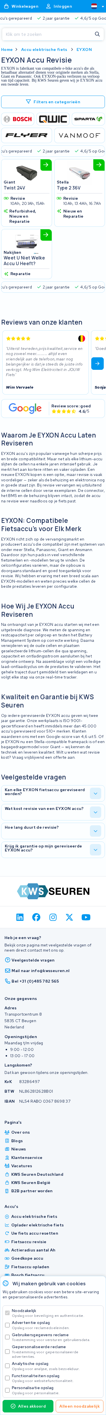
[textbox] (94, 6)
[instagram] (53, 917)
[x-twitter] (69, 917)
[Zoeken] (97, 34)
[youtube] (86, 917)
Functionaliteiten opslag (42, 1378)
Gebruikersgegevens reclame (51, 1337)
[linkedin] (20, 917)
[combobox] (95, 6)
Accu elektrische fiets (44, 49)
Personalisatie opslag (36, 1390)
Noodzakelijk (48, 1313)
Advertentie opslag (41, 1325)
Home (7, 49)
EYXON (84, 49)
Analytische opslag (46, 1366)
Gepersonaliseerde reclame (45, 1351)
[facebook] (36, 917)
